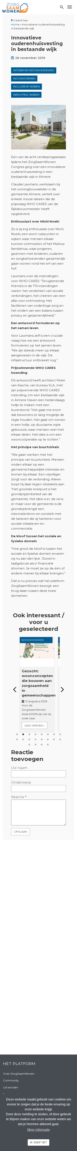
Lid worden (10, 1087)
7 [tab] (54, 734)
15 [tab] (54, 740)
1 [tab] (17, 734)
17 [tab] (29, 745)
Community (11, 1080)
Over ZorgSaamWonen (18, 1073)
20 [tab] (48, 745)
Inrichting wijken (26, 94)
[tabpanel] (38, 685)
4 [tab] (35, 734)
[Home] (15, 7)
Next (61, 689)
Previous (16, 689)
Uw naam (19, 768)
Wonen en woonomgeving (33, 70)
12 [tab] (35, 740)
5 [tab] (42, 734)
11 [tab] (29, 740)
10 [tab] (23, 740)
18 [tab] (35, 745)
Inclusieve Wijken (26, 86)
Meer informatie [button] (38, 1129)
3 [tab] (29, 734)
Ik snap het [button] (38, 1142)
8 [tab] (60, 734)
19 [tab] (42, 745)
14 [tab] (48, 740)
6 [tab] (48, 734)
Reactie (17, 797)
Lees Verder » (34, 725)
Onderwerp (21, 782)
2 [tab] (23, 734)
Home (15, 24)
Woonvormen (24, 78)
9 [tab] (17, 740)
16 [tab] (60, 740)
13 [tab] (42, 740)
